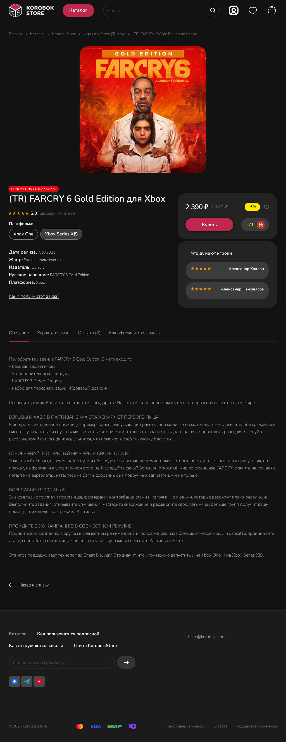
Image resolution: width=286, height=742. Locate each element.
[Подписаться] (126, 662)
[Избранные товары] (253, 10)
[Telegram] (26, 681)
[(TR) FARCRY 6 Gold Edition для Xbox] (143, 109)
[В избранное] (266, 207)
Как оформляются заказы (135, 333)
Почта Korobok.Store (95, 646)
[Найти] (213, 10)
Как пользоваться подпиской (68, 634)
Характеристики (53, 333)
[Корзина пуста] (272, 10)
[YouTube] (39, 681)
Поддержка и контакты (256, 726)
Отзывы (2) (89, 333)
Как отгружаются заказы (36, 646)
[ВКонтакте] (14, 681)
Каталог (17, 634)
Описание (19, 333)
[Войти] (234, 10)
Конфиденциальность (184, 726)
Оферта (220, 726)
